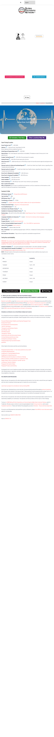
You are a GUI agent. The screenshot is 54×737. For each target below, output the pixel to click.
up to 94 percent (31, 301)
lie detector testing (43, 306)
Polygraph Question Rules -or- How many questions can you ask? (16, 349)
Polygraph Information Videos (8, 364)
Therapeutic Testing (6, 333)
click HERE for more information (42, 409)
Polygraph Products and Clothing (9, 365)
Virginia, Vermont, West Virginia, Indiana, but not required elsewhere (24, 202)
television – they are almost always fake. (43, 405)
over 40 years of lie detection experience (36, 302)
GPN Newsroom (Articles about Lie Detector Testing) (13, 356)
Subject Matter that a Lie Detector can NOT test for (13, 360)
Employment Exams (6, 322)
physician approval (18, 221)
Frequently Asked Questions (7, 351)
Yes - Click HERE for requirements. (32, 223)
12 (10, 219)
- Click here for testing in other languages (34, 217)
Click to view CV (16, 225)
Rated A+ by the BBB (6, 301)
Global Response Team (30, 213)
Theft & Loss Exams (6, 326)
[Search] (21, 2)
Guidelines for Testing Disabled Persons (10, 353)
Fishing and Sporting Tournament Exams (10, 340)
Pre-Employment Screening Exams (9, 324)
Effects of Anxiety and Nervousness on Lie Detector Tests (14, 358)
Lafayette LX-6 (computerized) (21, 204)
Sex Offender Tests (5, 329)
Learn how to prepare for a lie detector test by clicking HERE (15, 385)
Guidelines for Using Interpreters (9, 355)
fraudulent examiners (6, 405)
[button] (17, 137)
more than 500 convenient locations (14, 304)
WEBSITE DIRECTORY (15, 415)
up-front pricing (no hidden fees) (29, 402)
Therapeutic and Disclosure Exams (9, 328)
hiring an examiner (38, 404)
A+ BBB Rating (9, 402)
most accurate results (21, 301)
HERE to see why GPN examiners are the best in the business (18, 308)
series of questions (46, 389)
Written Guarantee (17, 402)
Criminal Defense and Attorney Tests (9, 337)
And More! (3, 342)
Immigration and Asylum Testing (8, 338)
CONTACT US (8, 418)
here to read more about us (37, 304)
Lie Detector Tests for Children (8, 362)
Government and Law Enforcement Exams (11, 335)
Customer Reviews (42, 402)
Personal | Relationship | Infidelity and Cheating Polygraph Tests (16, 321)
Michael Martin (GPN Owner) (20, 194)
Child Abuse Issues (5, 331)
